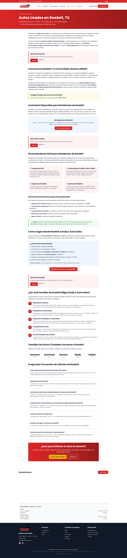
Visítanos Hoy (93, 6)
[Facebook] (20, 543)
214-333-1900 (24, 1)
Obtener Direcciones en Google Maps (63, 269)
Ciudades (62, 6)
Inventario (45, 6)
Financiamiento (54, 6)
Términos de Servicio (93, 534)
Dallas (66, 530)
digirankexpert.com (65, 553)
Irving (66, 532)
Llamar (34, 60)
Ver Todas (67, 538)
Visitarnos (41, 59)
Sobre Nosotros (91, 530)
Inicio (39, 6)
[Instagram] (23, 543)
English (106, 1)
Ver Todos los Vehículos (63, 128)
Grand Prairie (68, 534)
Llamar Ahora (103, 6)
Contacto (79, 6)
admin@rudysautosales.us (25, 540)
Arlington (67, 536)
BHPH (43, 534)
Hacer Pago (71, 6)
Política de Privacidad (93, 532)
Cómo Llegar (103, 472)
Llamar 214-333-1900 (58, 457)
